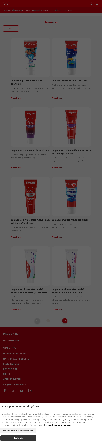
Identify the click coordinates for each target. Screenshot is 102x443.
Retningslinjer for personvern (57, 425)
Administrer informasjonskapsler (18, 430)
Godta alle (18, 438)
